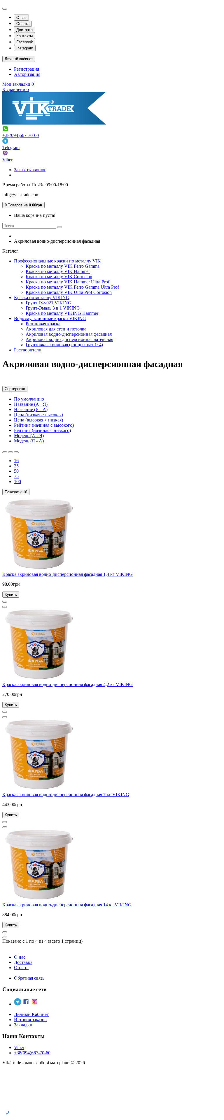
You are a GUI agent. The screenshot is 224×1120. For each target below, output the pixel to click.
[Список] (4, 452)
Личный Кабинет (31, 1014)
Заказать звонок (30, 169)
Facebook (24, 42)
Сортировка (15, 389)
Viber (7, 159)
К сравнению (15, 89)
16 (16, 460)
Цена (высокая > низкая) (38, 419)
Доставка (24, 30)
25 (16, 465)
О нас (21, 17)
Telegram (11, 147)
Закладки (23, 1024)
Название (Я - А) (31, 409)
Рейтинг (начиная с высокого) (44, 425)
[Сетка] (10, 452)
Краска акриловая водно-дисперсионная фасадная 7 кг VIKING (65, 794)
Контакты (24, 36)
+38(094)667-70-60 (20, 135)
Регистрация (26, 69)
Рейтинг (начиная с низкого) (42, 430)
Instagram (24, 48)
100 (17, 481)
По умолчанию (29, 398)
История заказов (30, 1019)
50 (16, 471)
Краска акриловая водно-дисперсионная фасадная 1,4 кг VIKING (67, 574)
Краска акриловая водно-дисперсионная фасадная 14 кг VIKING (67, 904)
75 (16, 476)
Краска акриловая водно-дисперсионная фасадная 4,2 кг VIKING (67, 684)
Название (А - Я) (31, 404)
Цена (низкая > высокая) (38, 414)
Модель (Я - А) (29, 440)
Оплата (22, 24)
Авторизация (27, 74)
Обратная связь (29, 978)
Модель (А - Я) (29, 435)
